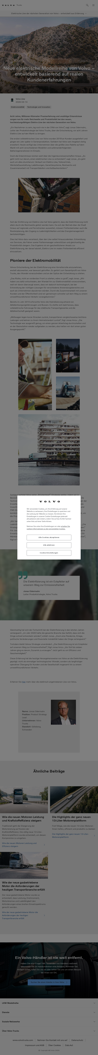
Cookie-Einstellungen (49, 553)
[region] (49, 527)
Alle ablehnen (49, 545)
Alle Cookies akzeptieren (49, 537)
